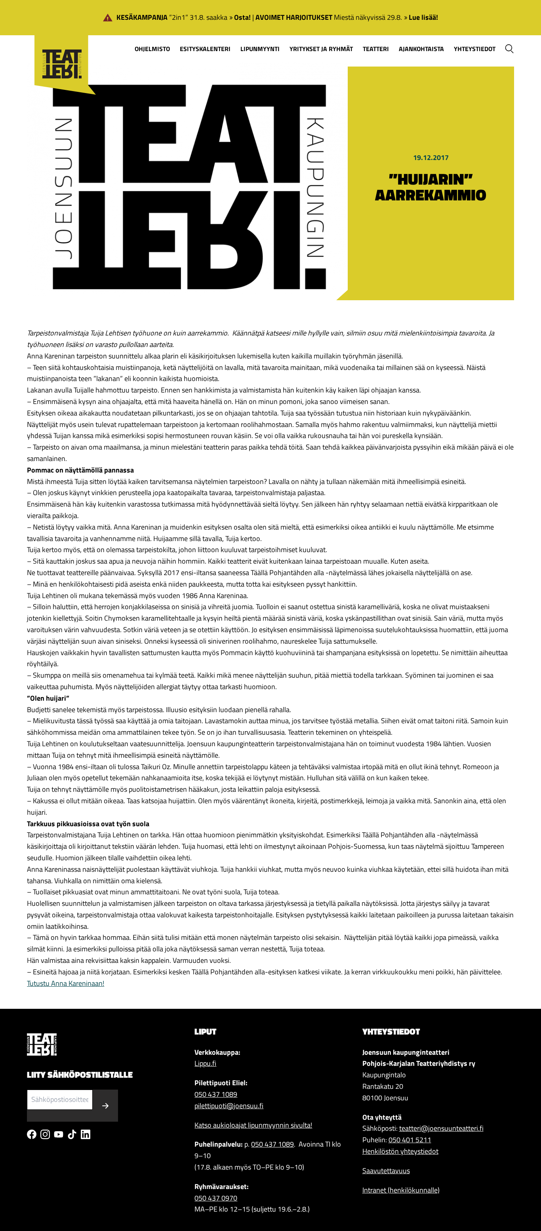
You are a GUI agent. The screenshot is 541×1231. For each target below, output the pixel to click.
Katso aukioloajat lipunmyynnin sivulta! (253, 1125)
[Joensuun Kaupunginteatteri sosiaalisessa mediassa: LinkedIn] (85, 1134)
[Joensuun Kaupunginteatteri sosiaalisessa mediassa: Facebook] (31, 1134)
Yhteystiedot (474, 48)
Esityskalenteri (205, 48)
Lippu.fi (205, 1063)
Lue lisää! (423, 17)
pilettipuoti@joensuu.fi (228, 1105)
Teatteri (376, 48)
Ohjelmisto (152, 48)
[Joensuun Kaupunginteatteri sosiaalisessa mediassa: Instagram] (45, 1134)
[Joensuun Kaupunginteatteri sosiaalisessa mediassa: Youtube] (58, 1134)
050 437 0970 (215, 1198)
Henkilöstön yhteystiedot (400, 1151)
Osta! (242, 17)
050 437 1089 (215, 1094)
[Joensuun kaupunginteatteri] (61, 52)
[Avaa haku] (509, 48)
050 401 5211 (410, 1139)
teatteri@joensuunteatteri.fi (441, 1128)
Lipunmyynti (260, 48)
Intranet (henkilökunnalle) (401, 1190)
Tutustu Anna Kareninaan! (65, 983)
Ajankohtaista (421, 48)
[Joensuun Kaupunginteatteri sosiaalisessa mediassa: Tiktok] (72, 1134)
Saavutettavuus (386, 1170)
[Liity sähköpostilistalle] (105, 1106)
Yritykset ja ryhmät (321, 48)
